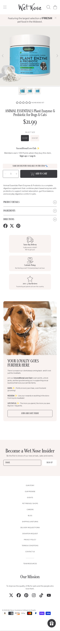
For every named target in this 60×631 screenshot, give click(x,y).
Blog (30, 515)
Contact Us (30, 551)
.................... (30, 558)
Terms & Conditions (30, 545)
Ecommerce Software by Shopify (25, 610)
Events (30, 497)
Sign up (23, 155)
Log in (32, 155)
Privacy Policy (30, 540)
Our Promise (30, 491)
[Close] (55, 18)
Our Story (30, 485)
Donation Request (30, 533)
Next (57, 56)
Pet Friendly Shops (30, 503)
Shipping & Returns (30, 521)
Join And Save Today (30, 413)
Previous (3, 56)
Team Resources (30, 563)
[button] (5, 7)
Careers (30, 509)
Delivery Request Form (30, 527)
